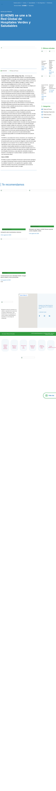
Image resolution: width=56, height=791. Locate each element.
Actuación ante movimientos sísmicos (44, 63)
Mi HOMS (24, 5)
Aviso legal (4, 333)
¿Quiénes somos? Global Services (5, 347)
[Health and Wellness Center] (32, 342)
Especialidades (32, 2)
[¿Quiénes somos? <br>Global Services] (5, 341)
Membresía (49, 2)
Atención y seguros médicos (14, 347)
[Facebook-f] (39, 316)
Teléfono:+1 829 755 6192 (41, 347)
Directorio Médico (18, 5)
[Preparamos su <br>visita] (23, 342)
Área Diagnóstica (41, 2)
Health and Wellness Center (32, 347)
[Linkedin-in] (49, 316)
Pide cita (51, 395)
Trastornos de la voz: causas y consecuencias (52, 86)
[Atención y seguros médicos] (14, 342)
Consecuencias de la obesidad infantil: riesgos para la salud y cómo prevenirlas (44, 89)
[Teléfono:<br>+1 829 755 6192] (41, 342)
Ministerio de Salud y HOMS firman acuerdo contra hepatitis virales (52, 64)
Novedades (31, 5)
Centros (24, 2)
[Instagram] (44, 316)
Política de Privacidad (10, 333)
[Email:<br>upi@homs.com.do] (50, 343)
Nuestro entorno (17, 2)
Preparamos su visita (23, 347)
